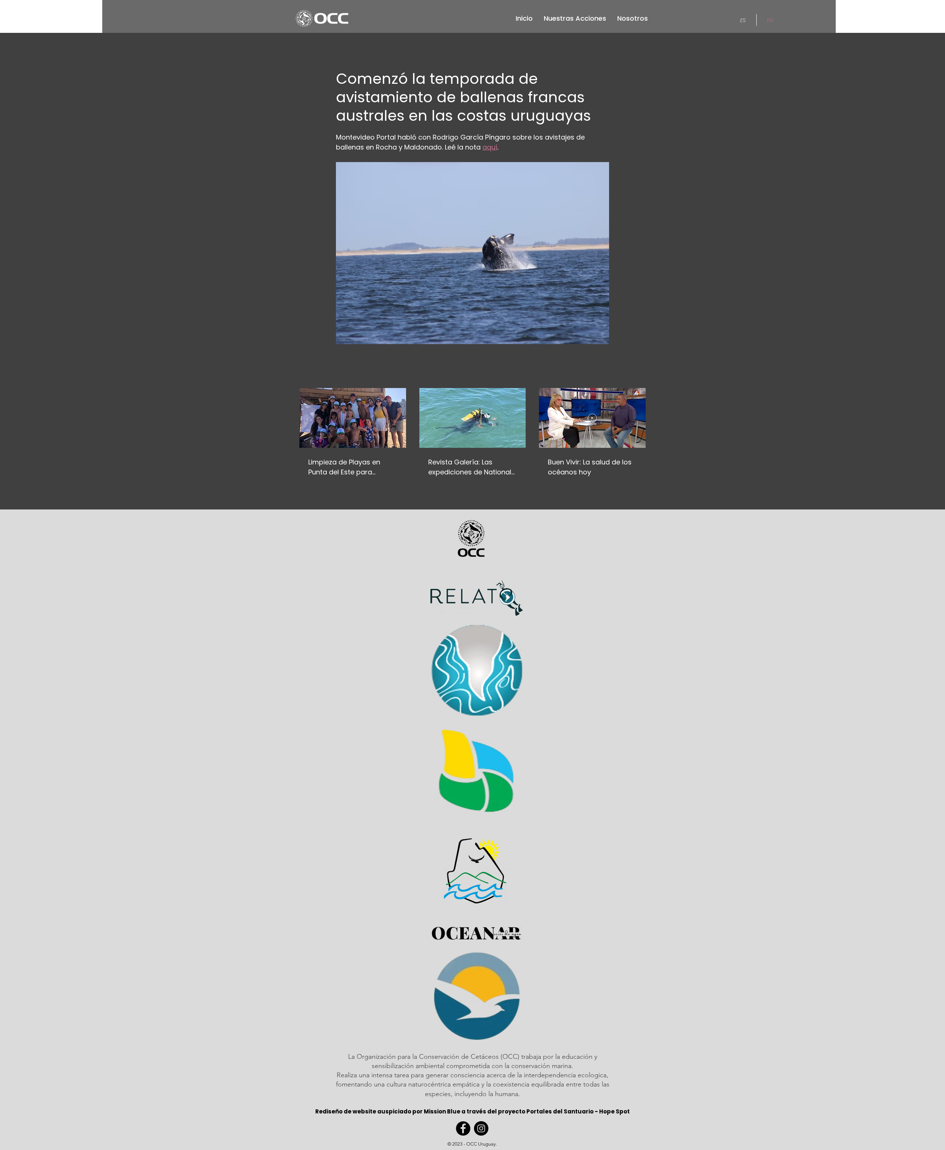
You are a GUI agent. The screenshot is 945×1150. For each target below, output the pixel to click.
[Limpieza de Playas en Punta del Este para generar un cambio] (352, 418)
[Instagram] (481, 1128)
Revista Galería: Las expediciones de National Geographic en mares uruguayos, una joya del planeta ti (469, 467)
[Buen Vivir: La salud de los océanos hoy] (592, 418)
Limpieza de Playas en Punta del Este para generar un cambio (344, 467)
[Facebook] (463, 1128)
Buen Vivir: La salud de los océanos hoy (590, 467)
